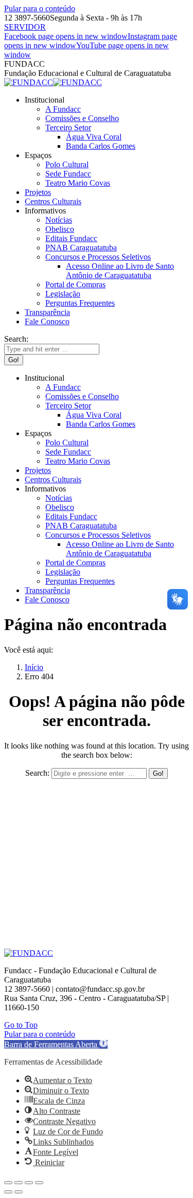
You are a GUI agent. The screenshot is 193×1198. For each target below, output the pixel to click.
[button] (56, 1044)
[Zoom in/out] (39, 1182)
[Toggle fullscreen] (29, 1182)
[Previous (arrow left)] (8, 1191)
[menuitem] (44, 99)
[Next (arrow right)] (18, 1191)
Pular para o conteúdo (39, 8)
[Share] (18, 1182)
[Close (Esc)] (8, 1182)
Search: (37, 773)
